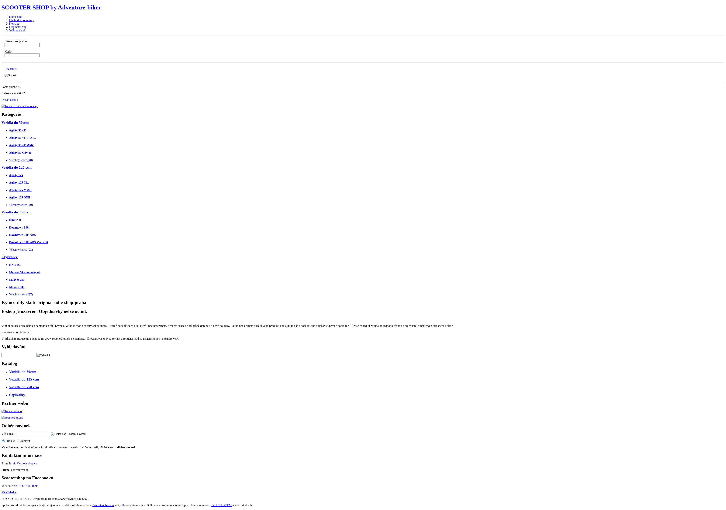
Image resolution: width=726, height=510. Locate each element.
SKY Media (9, 492)
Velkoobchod (17, 30)
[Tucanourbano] (12, 411)
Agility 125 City (19, 182)
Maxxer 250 (16, 279)
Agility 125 (16, 175)
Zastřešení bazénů (103, 505)
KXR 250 (15, 264)
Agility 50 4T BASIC (22, 137)
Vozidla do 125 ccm (17, 167)
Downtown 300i (19, 227)
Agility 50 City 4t (20, 152)
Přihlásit (10, 441)
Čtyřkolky (10, 257)
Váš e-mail (8, 433)
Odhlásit (25, 441)
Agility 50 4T (17, 130)
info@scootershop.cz (24, 463)
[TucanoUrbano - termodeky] (20, 106)
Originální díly (17, 27)
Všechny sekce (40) (21, 160)
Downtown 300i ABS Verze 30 (28, 242)
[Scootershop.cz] (12, 417)
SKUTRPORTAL (221, 505)
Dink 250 (15, 220)
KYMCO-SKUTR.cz (24, 486)
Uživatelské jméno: (16, 41)
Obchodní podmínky (21, 20)
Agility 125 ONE (19, 197)
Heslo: (8, 51)
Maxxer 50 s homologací (24, 272)
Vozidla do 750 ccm (17, 212)
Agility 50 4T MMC (21, 145)
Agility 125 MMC (20, 190)
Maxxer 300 (16, 287)
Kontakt (14, 23)
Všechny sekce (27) (21, 294)
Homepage (15, 16)
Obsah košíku (10, 99)
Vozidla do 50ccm (15, 123)
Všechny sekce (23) (21, 249)
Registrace (11, 68)
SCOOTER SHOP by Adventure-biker (51, 7)
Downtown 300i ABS (22, 234)
